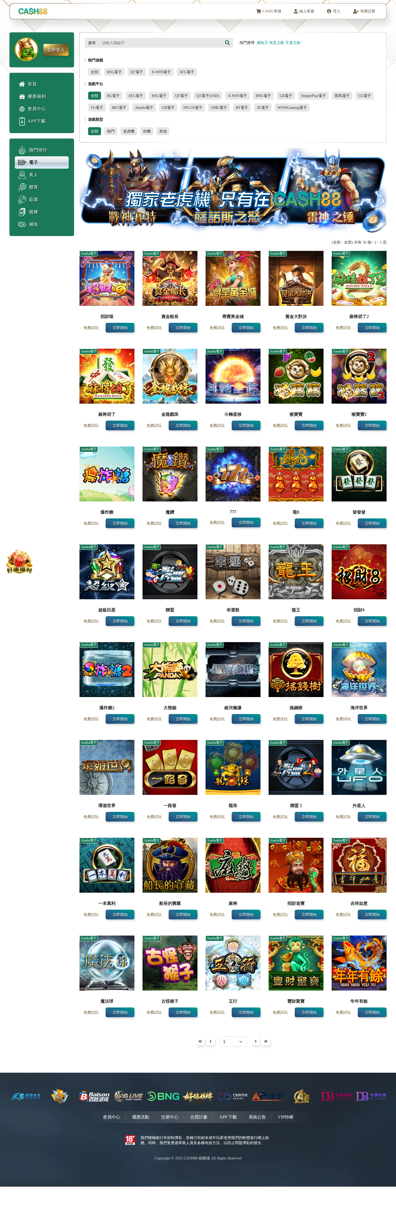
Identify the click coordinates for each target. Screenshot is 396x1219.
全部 (94, 72)
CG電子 (364, 95)
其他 (163, 131)
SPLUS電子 (192, 107)
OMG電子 (219, 107)
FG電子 (97, 107)
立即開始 (120, 327)
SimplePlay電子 (313, 95)
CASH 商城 (272, 11)
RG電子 (113, 95)
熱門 (110, 131)
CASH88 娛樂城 (197, 1158)
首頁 (32, 84)
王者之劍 (292, 42)
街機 (147, 131)
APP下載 (37, 121)
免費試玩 (91, 327)
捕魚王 (262, 42)
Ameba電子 (144, 107)
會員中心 (37, 108)
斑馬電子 (342, 95)
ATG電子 (186, 72)
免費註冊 (367, 11)
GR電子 (286, 95)
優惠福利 (37, 96)
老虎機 (128, 131)
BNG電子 (263, 95)
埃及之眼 (276, 42)
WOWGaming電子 (292, 107)
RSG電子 (114, 72)
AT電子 (263, 107)
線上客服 (306, 11)
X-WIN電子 (161, 72)
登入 (337, 11)
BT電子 (242, 107)
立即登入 (56, 49)
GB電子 (168, 107)
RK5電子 (119, 107)
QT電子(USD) (207, 95)
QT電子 (136, 72)
